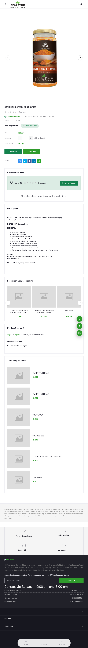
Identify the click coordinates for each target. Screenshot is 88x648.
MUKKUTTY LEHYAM (41, 373)
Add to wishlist (32, 116)
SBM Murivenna (38, 436)
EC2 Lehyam (37, 478)
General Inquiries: (44, 594)
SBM (18, 121)
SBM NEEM (69, 310)
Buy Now (32, 151)
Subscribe (71, 580)
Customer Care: (44, 602)
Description (12, 208)
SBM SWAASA (38, 415)
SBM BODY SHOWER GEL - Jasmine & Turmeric (44, 311)
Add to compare (48, 116)
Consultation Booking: (44, 591)
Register (17, 335)
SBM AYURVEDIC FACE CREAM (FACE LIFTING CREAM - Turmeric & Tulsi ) (19, 311)
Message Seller (31, 125)
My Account (8, 626)
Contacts (7, 619)
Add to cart (13, 151)
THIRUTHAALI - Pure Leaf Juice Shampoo (48, 457)
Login (9, 335)
